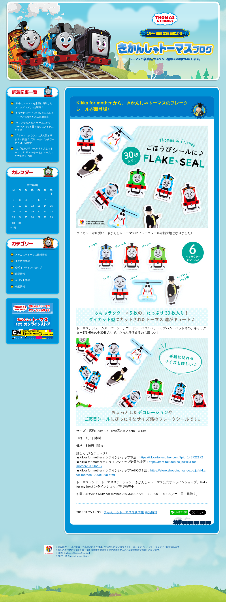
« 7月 (13, 227)
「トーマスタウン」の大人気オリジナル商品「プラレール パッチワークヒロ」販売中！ (34, 139)
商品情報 (20, 273)
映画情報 (20, 286)
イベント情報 (22, 280)
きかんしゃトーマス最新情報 (31, 254)
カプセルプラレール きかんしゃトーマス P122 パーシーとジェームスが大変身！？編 (34, 152)
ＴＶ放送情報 (22, 261)
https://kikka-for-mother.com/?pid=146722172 (171, 457)
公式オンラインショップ (28, 267)
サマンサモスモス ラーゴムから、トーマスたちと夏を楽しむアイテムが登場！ (34, 126)
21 (45, 211)
